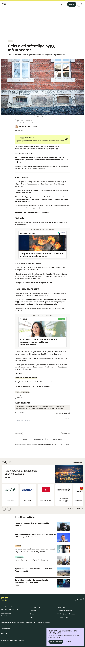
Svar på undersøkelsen (56, 641)
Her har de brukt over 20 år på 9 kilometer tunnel (32, 386)
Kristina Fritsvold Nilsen (9, 609)
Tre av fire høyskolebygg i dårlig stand (36, 212)
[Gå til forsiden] (4, 4)
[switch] (67, 139)
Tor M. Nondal (6, 616)
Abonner (72, 4)
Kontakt (4, 633)
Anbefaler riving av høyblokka (26, 378)
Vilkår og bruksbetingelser (66, 614)
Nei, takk (68, 641)
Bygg (10, 41)
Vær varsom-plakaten (27, 622)
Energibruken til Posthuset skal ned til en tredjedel (33, 382)
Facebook (32, 610)
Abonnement (5, 629)
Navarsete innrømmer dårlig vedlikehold (37, 283)
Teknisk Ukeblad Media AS (16, 640)
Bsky (31, 617)
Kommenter (29, 120)
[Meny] (79, 4)
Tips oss (79, 599)
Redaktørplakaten (44, 622)
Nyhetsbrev (25, 392)
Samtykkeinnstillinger (65, 610)
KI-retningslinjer (63, 617)
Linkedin (32, 614)
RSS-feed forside (35, 607)
